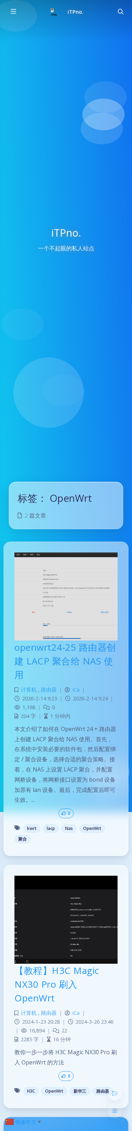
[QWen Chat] (114, 1093)
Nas (69, 828)
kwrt (32, 828)
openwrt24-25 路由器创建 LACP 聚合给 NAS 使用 (65, 661)
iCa (76, 689)
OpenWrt (92, 828)
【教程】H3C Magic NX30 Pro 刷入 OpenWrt (56, 984)
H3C (31, 1091)
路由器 (49, 689)
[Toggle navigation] (120, 11)
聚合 (22, 839)
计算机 (29, 689)
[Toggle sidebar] (13, 11)
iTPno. (75, 11)
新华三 (80, 1091)
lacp (51, 828)
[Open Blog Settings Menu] (114, 1110)
